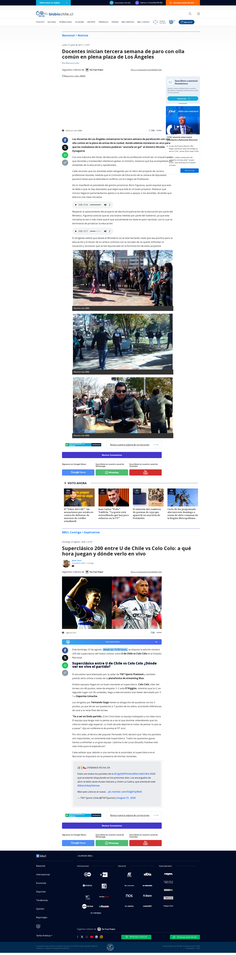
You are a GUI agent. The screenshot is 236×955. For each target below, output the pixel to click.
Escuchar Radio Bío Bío (183, 2)
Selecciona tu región (50, 2)
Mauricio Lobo (72, 63)
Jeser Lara (76, 560)
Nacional (52, 22)
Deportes (91, 22)
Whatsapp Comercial (138, 937)
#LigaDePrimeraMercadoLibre (131, 773)
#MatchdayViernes (88, 785)
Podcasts (40, 22)
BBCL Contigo (143, 22)
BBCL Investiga (128, 22)
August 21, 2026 (126, 797)
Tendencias (103, 22)
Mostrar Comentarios (112, 455)
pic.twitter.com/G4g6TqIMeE (125, 791)
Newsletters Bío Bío (123, 2)
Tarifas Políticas (43, 935)
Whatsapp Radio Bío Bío (187, 937)
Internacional (65, 22)
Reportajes (41, 917)
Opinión (114, 22)
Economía (79, 22)
